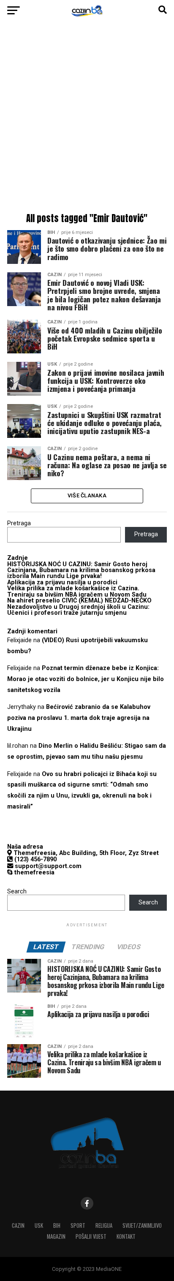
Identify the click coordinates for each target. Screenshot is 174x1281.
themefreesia (33, 872)
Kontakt (126, 1236)
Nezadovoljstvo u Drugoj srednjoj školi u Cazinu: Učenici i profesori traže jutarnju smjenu (78, 609)
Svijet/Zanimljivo (142, 1225)
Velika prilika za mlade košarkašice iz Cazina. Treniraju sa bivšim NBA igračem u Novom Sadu (77, 591)
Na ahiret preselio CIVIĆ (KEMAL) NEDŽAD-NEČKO (79, 600)
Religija (103, 1225)
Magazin (56, 1236)
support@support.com (47, 866)
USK (39, 1225)
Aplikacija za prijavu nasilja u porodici (62, 582)
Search (17, 891)
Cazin (18, 1225)
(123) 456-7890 (35, 859)
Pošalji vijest (91, 1236)
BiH (56, 1225)
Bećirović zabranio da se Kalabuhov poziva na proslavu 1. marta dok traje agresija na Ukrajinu (78, 718)
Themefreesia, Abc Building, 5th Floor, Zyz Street (85, 853)
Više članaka (87, 495)
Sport (78, 1225)
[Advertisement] (87, 119)
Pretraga (19, 523)
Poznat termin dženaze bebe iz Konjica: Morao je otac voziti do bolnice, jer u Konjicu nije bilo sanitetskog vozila (85, 679)
